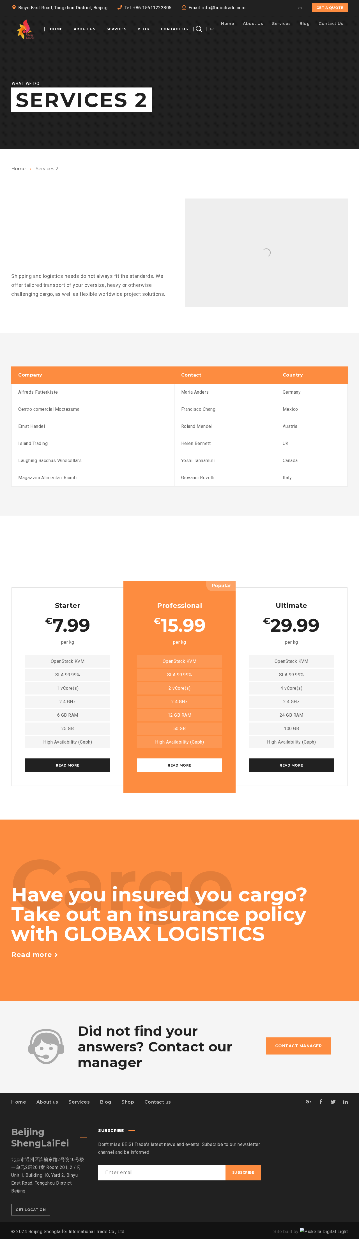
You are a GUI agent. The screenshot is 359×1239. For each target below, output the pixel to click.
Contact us (157, 1102)
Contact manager (298, 1045)
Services (79, 1102)
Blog (105, 1102)
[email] (300, 7)
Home (18, 168)
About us (47, 1102)
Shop (127, 1102)
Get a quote (330, 8)
